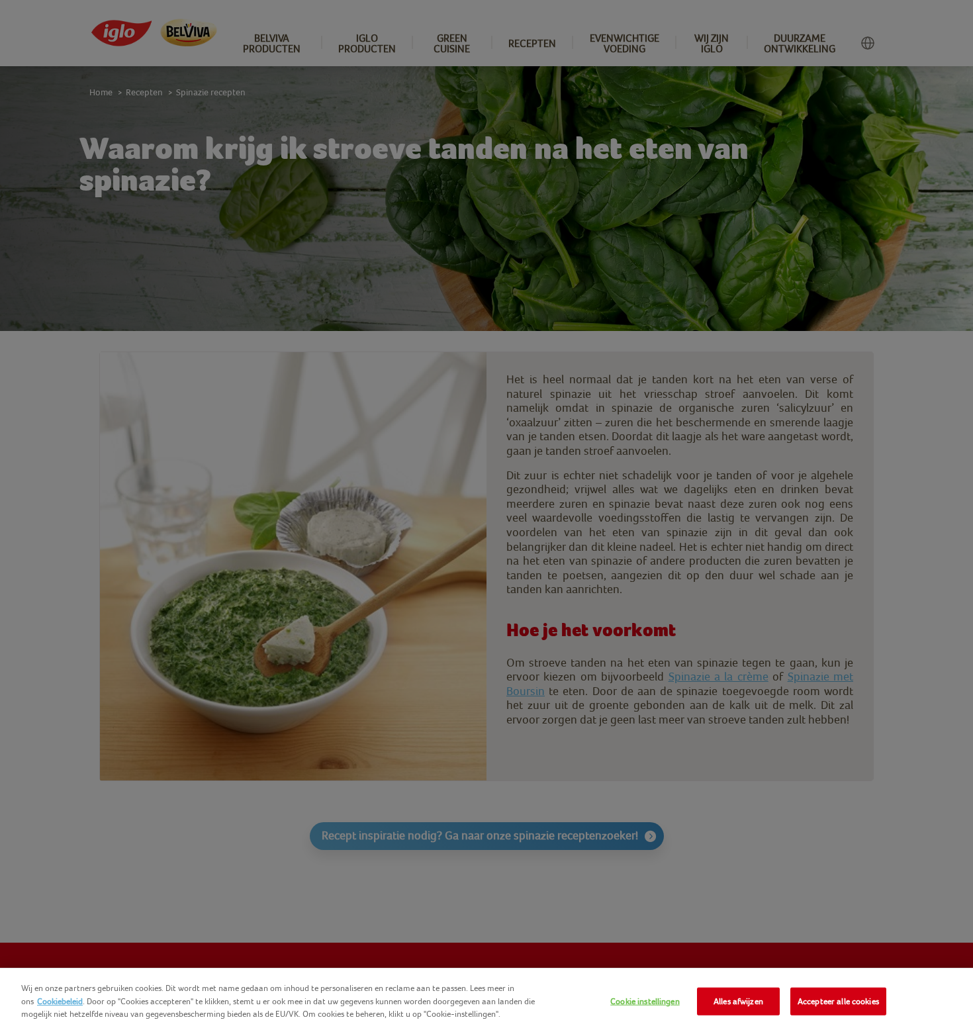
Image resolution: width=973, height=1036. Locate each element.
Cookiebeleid (60, 1001)
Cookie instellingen (644, 1001)
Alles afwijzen (738, 1001)
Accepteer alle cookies (838, 1001)
